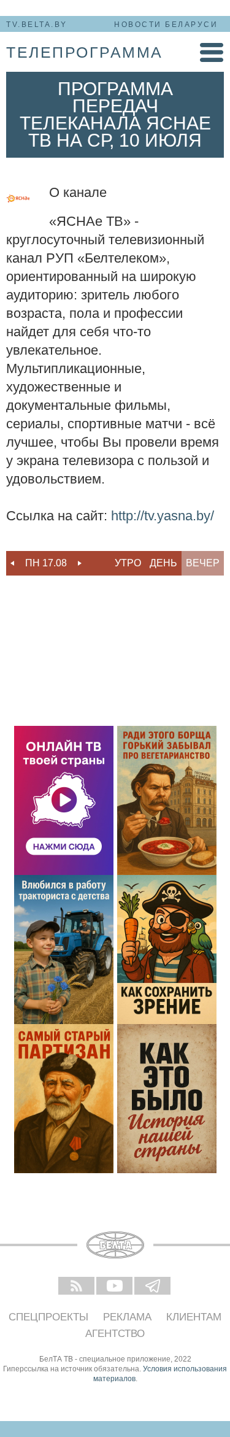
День (163, 563)
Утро (128, 563)
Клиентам (193, 1317)
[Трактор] (63, 949)
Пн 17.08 (46, 563)
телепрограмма (84, 52)
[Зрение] (167, 949)
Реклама (127, 1317)
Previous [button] (12, 563)
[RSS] (77, 1286)
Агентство (115, 1333)
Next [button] (80, 563)
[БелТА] (115, 1244)
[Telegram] (153, 1286)
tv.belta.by (36, 24)
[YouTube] (115, 1286)
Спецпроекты (48, 1317)
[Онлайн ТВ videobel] (63, 800)
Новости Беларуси (166, 24)
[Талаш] (63, 1098)
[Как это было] (167, 1098)
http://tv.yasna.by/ (162, 515)
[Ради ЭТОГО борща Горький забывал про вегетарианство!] (167, 800)
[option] (46, 563)
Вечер (203, 563)
